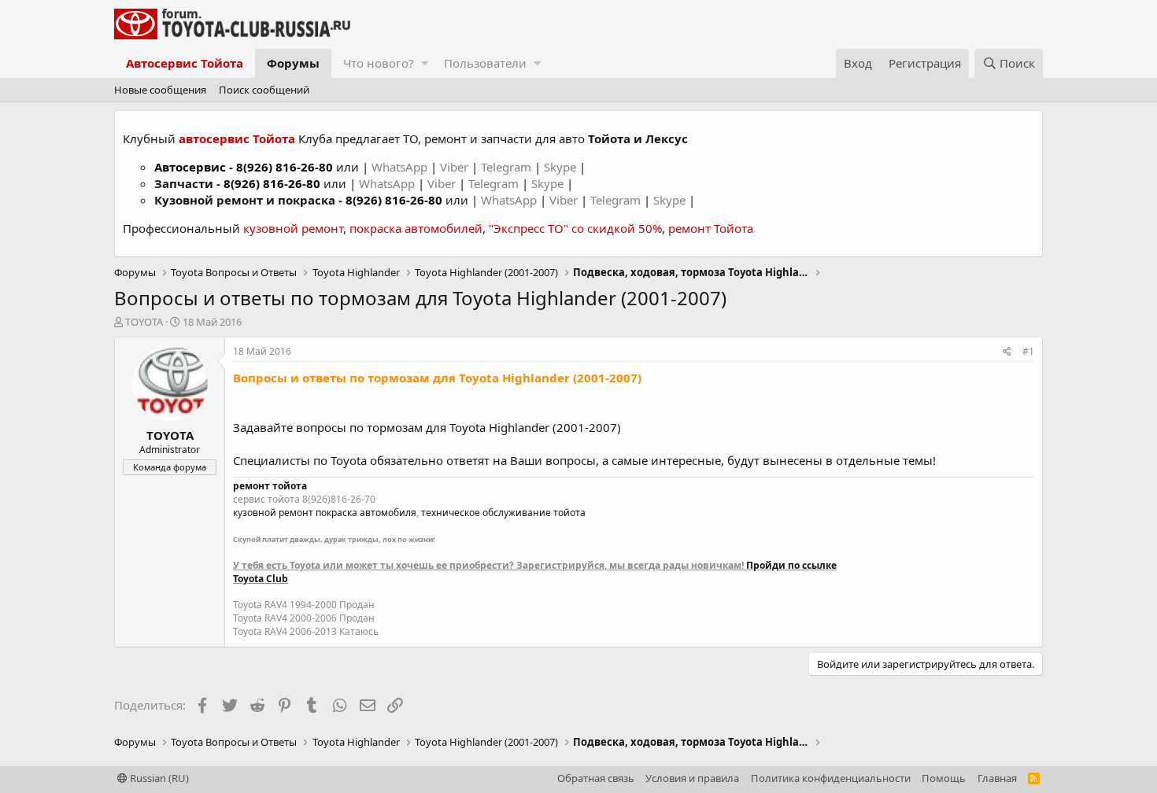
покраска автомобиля (366, 512)
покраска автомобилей (415, 228)
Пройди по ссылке (791, 565)
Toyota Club (260, 578)
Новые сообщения (160, 90)
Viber (454, 167)
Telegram (507, 167)
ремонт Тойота (710, 228)
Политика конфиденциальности (831, 778)
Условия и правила (692, 778)
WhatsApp (401, 167)
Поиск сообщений (264, 90)
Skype (561, 167)
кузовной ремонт (293, 228)
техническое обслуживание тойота (503, 512)
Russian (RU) (158, 778)
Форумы (293, 63)
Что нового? (378, 63)
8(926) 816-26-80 (284, 167)
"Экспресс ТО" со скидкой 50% (575, 228)
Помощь (944, 778)
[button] (424, 63)
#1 (1028, 351)
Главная (997, 778)
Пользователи (485, 63)
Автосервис (190, 167)
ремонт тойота (270, 485)
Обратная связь (595, 778)
